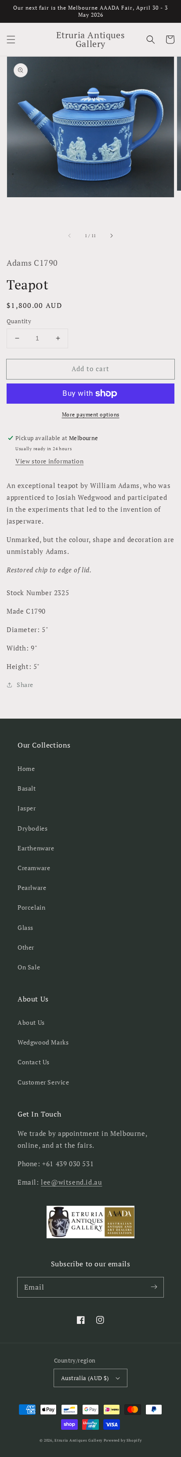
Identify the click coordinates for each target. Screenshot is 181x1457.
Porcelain (31, 907)
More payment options (90, 414)
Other (26, 947)
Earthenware (36, 848)
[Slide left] (70, 236)
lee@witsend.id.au (71, 1182)
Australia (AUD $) (85, 1378)
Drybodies (32, 828)
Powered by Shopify (123, 1440)
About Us (31, 1022)
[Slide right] (111, 236)
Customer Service (43, 1082)
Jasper (27, 808)
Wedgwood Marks (43, 1042)
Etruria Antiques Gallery (79, 1440)
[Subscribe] (153, 1287)
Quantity (19, 321)
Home (26, 768)
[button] (11, 39)
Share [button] (25, 684)
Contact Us (34, 1062)
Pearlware (32, 887)
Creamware (34, 868)
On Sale (29, 967)
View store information (49, 461)
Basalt (27, 788)
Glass (25, 927)
